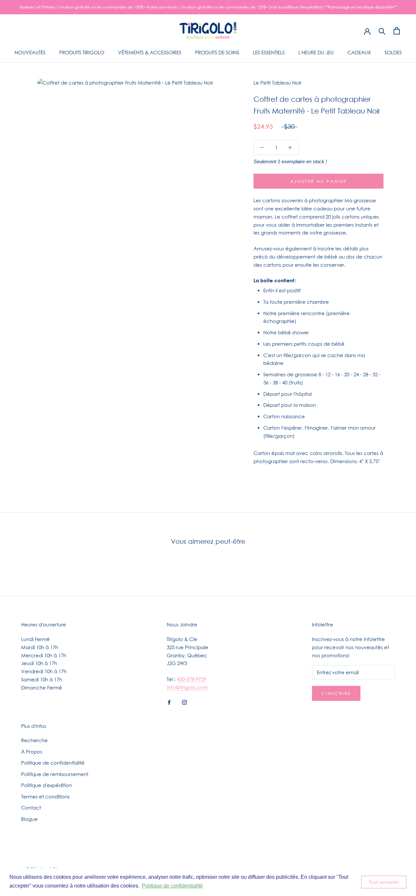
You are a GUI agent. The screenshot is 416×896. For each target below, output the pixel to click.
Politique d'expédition (46, 785)
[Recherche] (382, 30)
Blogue (29, 819)
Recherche (34, 740)
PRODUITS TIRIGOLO (81, 52)
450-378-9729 (191, 679)
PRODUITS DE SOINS (217, 52)
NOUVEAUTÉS (30, 52)
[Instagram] (184, 702)
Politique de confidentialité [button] (172, 886)
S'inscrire (336, 693)
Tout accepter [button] (384, 882)
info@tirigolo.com (187, 687)
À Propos (31, 752)
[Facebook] (169, 702)
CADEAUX (359, 52)
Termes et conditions (45, 796)
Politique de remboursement (54, 774)
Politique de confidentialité (52, 763)
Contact (31, 807)
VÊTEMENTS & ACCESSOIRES (149, 52)
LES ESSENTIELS (269, 52)
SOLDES (393, 52)
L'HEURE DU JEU (316, 52)
